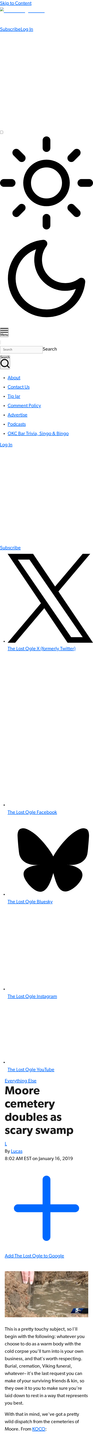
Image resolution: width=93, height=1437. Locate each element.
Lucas (16, 1151)
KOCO (38, 1429)
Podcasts (17, 424)
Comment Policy (24, 406)
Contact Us (19, 387)
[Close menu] (0, 342)
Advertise (17, 415)
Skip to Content (15, 3)
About (14, 378)
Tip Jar (14, 396)
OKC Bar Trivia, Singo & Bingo (38, 433)
